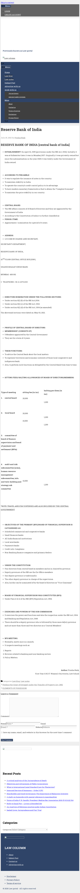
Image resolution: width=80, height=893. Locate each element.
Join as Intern (13, 93)
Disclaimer (12, 114)
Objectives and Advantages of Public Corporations (27, 784)
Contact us (12, 107)
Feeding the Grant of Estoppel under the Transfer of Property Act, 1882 (33, 685)
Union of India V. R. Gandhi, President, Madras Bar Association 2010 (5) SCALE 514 (40, 800)
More (7, 100)
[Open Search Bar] (2, 64)
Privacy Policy (14, 118)
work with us (10, 90)
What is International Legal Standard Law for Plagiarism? (31, 787)
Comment (5, 716)
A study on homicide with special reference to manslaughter (32, 797)
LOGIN (7, 11)
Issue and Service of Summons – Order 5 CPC (25, 790)
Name (3, 724)
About (10, 104)
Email (43, 724)
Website (39, 727)
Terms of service (14, 111)
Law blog (8, 76)
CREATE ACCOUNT (13, 15)
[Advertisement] (40, 33)
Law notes (9, 79)
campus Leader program (17, 97)
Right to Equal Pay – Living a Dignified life (24, 803)
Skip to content (7, 2)
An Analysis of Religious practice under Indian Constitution (31, 807)
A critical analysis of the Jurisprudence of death (27, 780)
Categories (7, 830)
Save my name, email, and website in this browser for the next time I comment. (37, 732)
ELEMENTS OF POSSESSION (15, 688)
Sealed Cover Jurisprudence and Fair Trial (24, 810)
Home (7, 72)
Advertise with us (12, 86)
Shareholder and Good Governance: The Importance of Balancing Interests (37, 794)
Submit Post (10, 83)
